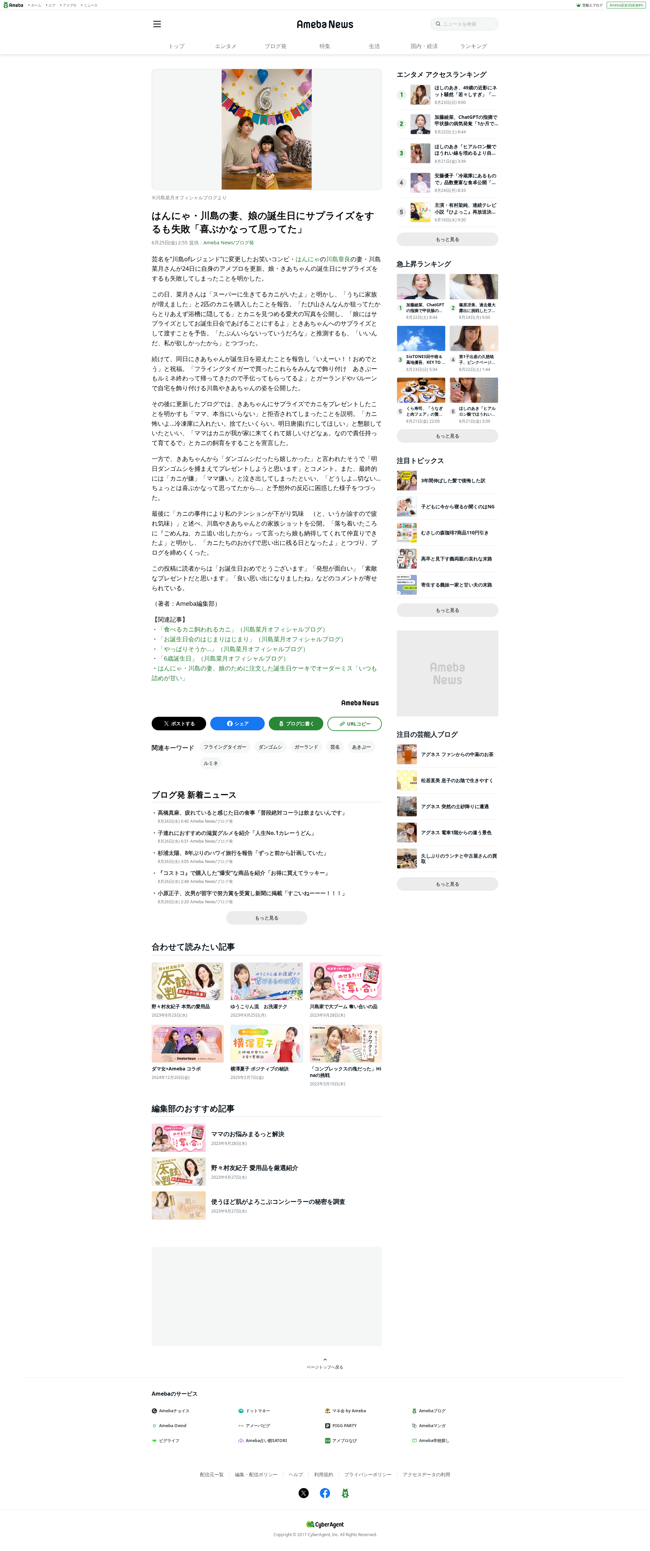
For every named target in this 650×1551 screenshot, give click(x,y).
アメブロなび (344, 1440)
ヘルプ (296, 1474)
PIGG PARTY (344, 1425)
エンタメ (226, 46)
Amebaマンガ (432, 1425)
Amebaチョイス (174, 1411)
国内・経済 (424, 46)
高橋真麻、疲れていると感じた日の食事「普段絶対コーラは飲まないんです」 (252, 812)
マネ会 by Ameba (349, 1411)
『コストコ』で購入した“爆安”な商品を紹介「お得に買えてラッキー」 (244, 873)
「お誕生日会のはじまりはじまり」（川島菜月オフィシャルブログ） (252, 639)
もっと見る (267, 917)
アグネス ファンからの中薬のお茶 (457, 754)
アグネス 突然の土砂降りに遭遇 (455, 806)
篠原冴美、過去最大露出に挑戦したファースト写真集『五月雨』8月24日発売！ (477, 313)
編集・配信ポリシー (256, 1474)
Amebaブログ (432, 1411)
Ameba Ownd (173, 1425)
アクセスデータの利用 (426, 1474)
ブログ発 (275, 46)
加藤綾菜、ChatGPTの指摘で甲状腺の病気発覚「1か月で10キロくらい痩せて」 (466, 123)
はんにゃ (308, 259)
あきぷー (361, 747)
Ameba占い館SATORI (266, 1440)
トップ (176, 46)
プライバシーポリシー (368, 1474)
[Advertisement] (212, 1296)
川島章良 (338, 259)
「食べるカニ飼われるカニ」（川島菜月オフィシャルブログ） (243, 629)
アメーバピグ (258, 1425)
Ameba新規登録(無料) (626, 5)
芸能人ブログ (592, 5)
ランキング (473, 46)
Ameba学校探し (434, 1440)
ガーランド (306, 747)
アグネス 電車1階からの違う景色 (456, 832)
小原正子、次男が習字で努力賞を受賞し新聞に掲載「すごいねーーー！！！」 (252, 893)
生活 (374, 46)
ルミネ (211, 763)
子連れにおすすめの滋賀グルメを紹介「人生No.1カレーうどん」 (237, 833)
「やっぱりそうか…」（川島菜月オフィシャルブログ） (233, 649)
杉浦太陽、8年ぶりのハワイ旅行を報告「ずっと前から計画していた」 (243, 853)
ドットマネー (258, 1411)
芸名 (335, 747)
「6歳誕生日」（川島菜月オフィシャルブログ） (223, 658)
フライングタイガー (225, 747)
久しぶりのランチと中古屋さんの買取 (459, 858)
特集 (325, 46)
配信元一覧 (212, 1474)
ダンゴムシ (270, 747)
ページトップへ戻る (325, 1367)
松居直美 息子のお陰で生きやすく (457, 780)
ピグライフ (169, 1440)
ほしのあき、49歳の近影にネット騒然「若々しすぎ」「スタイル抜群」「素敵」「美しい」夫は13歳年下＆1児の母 (466, 97)
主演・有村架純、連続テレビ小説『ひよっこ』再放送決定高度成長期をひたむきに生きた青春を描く (465, 215)
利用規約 (323, 1474)
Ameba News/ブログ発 (228, 242)
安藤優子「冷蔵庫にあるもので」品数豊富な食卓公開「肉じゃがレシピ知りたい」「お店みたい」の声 (465, 185)
